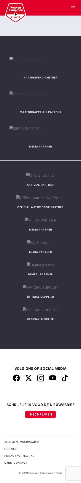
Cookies (10, 448)
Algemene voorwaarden (23, 442)
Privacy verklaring (19, 455)
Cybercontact (15, 462)
